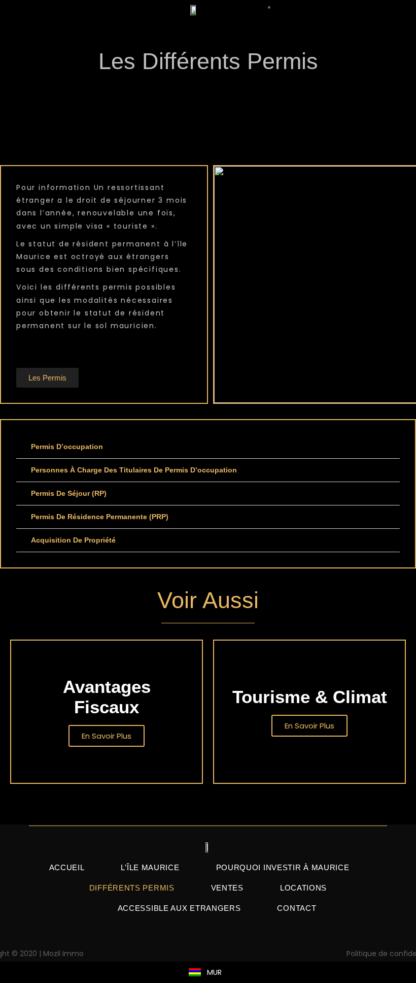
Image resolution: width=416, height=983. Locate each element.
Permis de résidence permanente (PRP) (99, 517)
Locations (303, 887)
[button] (208, 447)
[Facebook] (208, 951)
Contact (296, 908)
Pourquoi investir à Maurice (283, 867)
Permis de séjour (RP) (69, 493)
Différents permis (132, 887)
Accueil (67, 867)
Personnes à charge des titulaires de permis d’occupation (134, 470)
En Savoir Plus (106, 736)
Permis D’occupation (67, 446)
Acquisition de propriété (73, 540)
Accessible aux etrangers (179, 908)
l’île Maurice (150, 867)
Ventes (227, 887)
